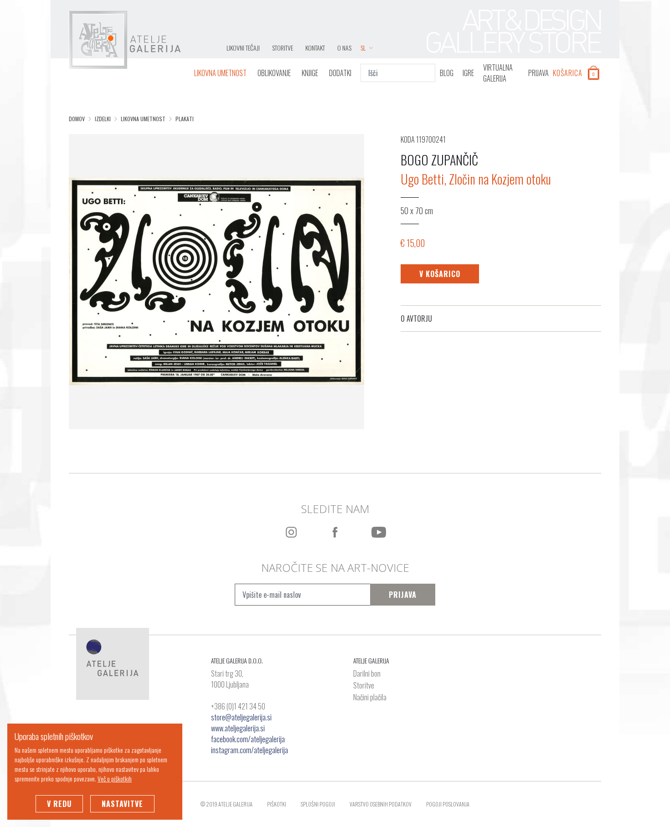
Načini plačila (370, 697)
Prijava (403, 594)
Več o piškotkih (115, 778)
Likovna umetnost (220, 72)
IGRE (468, 72)
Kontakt (315, 47)
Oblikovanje (274, 72)
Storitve (282, 47)
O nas (344, 47)
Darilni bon (367, 674)
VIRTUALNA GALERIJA (498, 73)
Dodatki (340, 72)
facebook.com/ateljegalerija (248, 739)
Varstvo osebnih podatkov (381, 804)
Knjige (310, 72)
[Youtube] (378, 532)
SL (363, 47)
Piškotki (276, 804)
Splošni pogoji (318, 804)
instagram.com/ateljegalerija (249, 750)
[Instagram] (291, 532)
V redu (59, 803)
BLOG (447, 72)
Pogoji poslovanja (447, 804)
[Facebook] (335, 532)
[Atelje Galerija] (125, 40)
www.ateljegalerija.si (238, 728)
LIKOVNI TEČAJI (243, 47)
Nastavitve (122, 803)
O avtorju (416, 318)
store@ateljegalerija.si (241, 717)
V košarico (439, 273)
